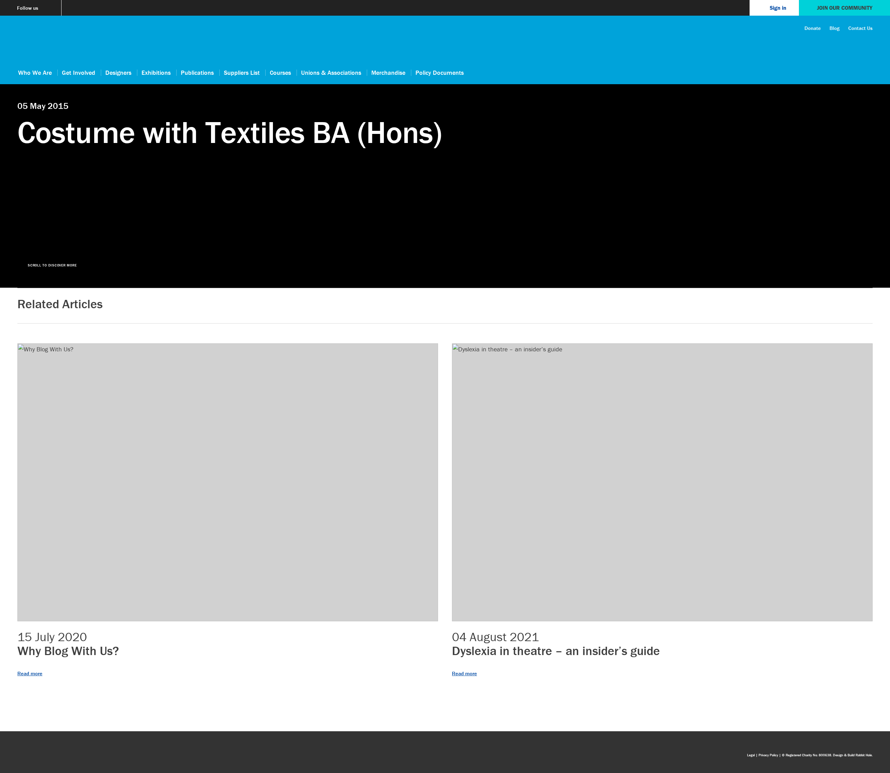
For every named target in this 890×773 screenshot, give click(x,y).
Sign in (778, 7)
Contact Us (860, 28)
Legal (751, 755)
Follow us (27, 8)
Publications (197, 73)
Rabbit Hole (864, 755)
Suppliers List (242, 73)
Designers (118, 73)
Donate (812, 28)
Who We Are (35, 73)
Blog (835, 28)
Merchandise (388, 73)
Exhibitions (156, 73)
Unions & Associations (331, 73)
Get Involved (78, 73)
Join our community (844, 7)
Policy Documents (439, 73)
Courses (280, 73)
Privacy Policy (768, 755)
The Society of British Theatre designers (34, 42)
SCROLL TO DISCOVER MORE (52, 265)
